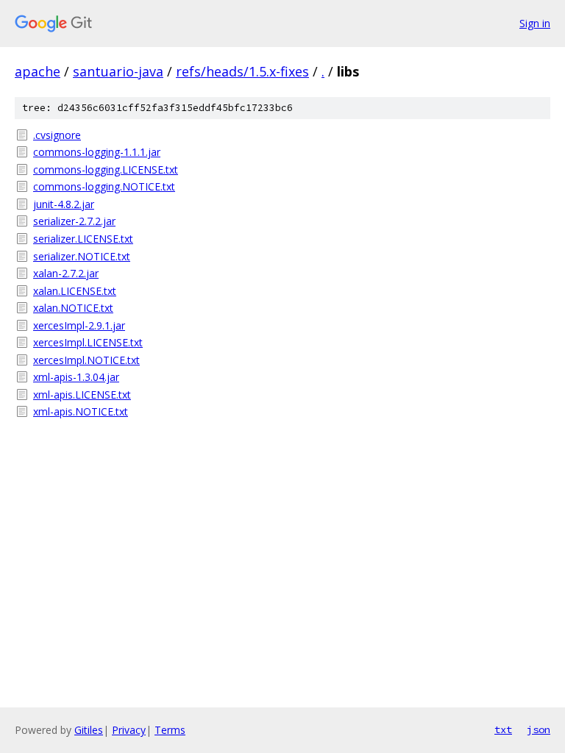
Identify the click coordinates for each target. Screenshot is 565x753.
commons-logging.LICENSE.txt (105, 169)
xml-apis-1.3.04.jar (76, 377)
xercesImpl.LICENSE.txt (88, 342)
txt (503, 729)
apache (37, 71)
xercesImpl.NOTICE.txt (86, 360)
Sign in (534, 23)
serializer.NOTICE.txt (81, 256)
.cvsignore (57, 135)
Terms (169, 730)
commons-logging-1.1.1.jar (96, 152)
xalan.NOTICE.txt (73, 308)
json (538, 729)
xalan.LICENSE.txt (74, 291)
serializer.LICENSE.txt (83, 239)
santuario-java (118, 71)
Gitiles (88, 730)
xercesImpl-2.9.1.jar (79, 325)
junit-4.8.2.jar (63, 204)
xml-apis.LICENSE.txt (82, 395)
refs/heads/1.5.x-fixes (242, 71)
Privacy (129, 730)
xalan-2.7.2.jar (66, 273)
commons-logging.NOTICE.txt (104, 186)
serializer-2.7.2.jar (74, 221)
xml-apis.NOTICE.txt (80, 411)
